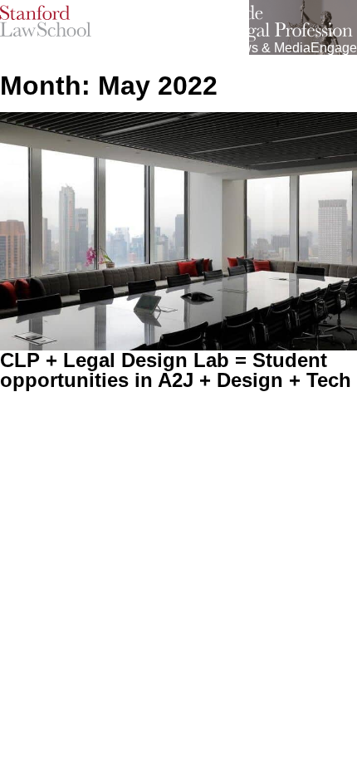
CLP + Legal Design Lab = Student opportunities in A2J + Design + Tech (175, 370)
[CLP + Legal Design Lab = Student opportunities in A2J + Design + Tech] (178, 231)
